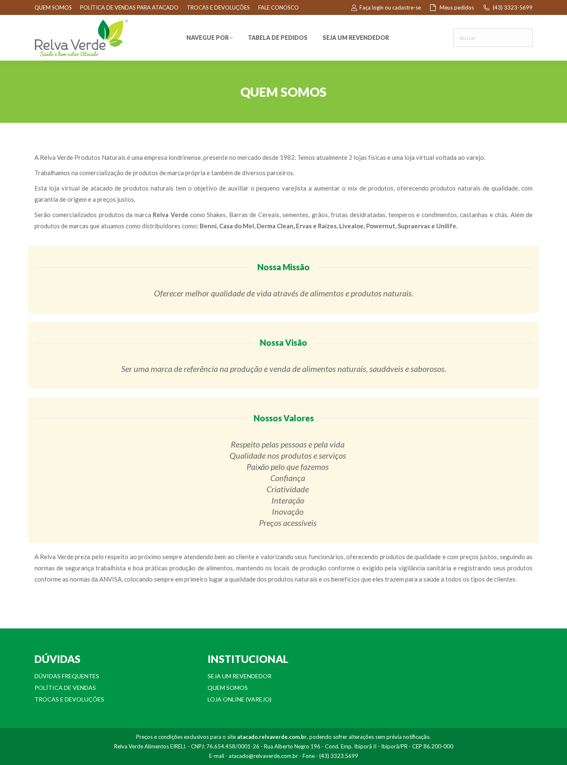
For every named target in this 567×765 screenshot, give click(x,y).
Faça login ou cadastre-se (390, 7)
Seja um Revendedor (239, 675)
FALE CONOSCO (278, 7)
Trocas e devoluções (69, 699)
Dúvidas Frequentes (66, 675)
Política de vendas (65, 687)
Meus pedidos (457, 7)
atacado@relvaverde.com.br (263, 756)
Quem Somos (228, 687)
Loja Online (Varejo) (239, 699)
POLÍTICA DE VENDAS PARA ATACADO (129, 7)
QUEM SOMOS (53, 7)
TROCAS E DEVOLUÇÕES (218, 7)
